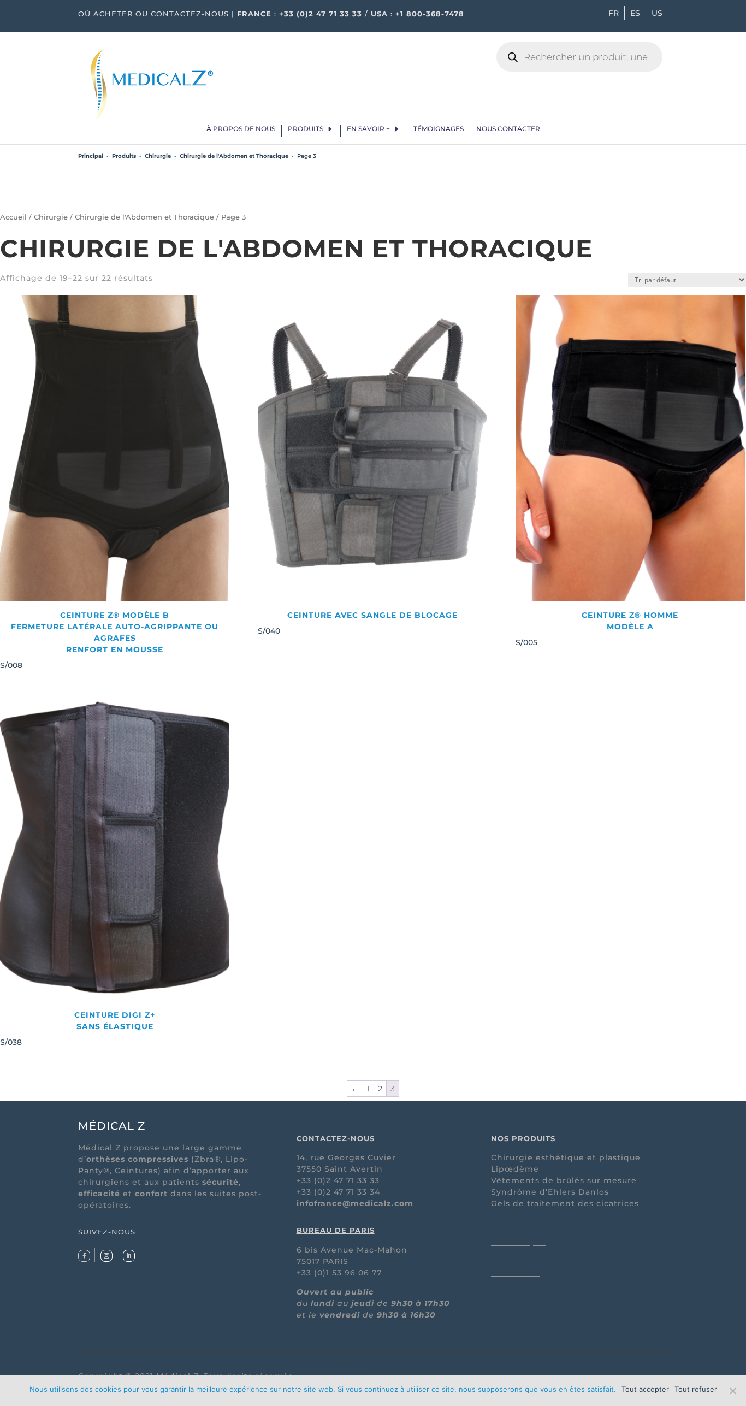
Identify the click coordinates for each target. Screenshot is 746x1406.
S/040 (358, 623)
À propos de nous (240, 129)
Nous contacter (508, 129)
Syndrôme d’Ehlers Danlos (550, 1192)
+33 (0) (311, 1192)
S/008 (109, 640)
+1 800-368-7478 (429, 13)
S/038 (77, 1028)
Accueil (13, 217)
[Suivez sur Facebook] (84, 1256)
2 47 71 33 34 (353, 1192)
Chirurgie (158, 155)
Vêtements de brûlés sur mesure (564, 1180)
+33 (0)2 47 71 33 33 (320, 13)
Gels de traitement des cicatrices (565, 1203)
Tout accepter (645, 1389)
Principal (90, 155)
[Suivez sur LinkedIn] (129, 1256)
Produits (305, 129)
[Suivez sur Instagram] (106, 1256)
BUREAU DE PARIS (336, 1230)
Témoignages (438, 129)
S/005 (597, 628)
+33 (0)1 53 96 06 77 (339, 1273)
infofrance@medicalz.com (355, 1203)
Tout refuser (695, 1389)
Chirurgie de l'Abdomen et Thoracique (234, 155)
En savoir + (368, 129)
